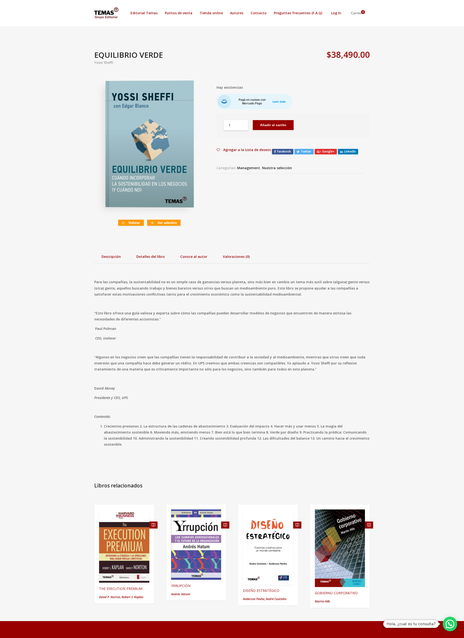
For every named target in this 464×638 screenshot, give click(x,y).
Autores (236, 13)
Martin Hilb (322, 601)
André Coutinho (276, 599)
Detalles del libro (150, 256)
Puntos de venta (178, 13)
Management (248, 168)
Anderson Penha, (254, 599)
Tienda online (211, 13)
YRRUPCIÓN (180, 585)
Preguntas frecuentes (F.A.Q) (298, 13)
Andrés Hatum (180, 594)
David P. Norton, (110, 597)
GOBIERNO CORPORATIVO (336, 593)
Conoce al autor (193, 256)
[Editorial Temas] (106, 13)
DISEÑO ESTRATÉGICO (261, 590)
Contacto (259, 13)
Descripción (111, 256)
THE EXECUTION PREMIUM (120, 588)
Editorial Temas (144, 13)
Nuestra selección (277, 168)
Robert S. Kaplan (132, 597)
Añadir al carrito (273, 125)
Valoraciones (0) (236, 256)
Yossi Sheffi (103, 62)
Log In (336, 13)
